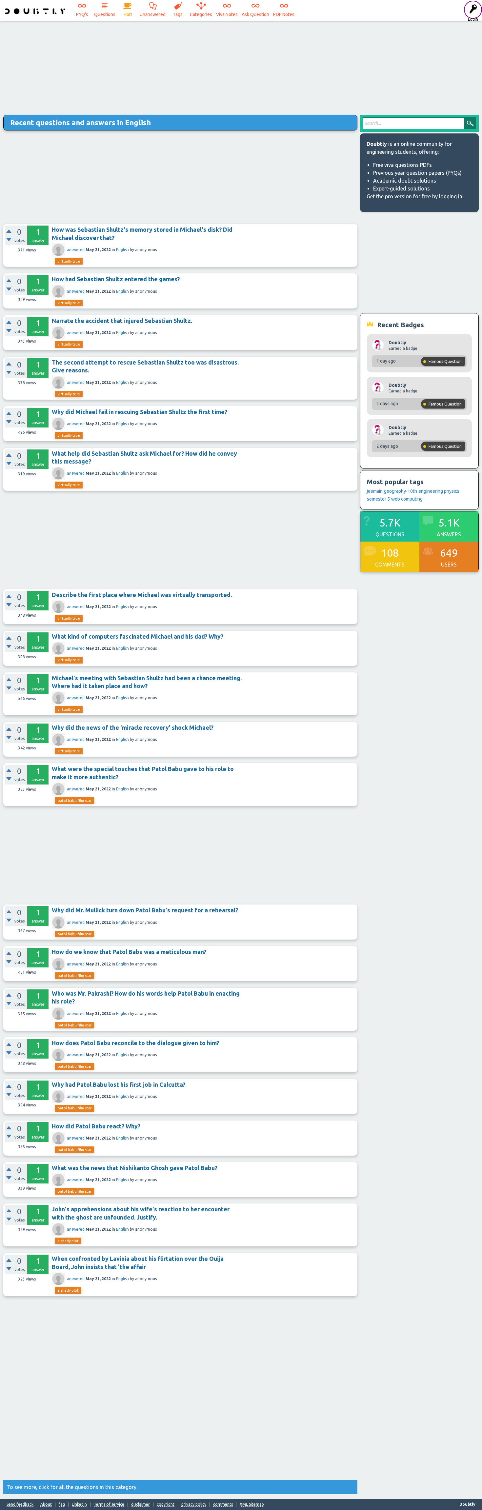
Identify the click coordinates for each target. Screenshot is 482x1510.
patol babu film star (74, 801)
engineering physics (438, 491)
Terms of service (109, 1504)
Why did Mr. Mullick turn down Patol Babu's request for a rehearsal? (145, 910)
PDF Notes (283, 14)
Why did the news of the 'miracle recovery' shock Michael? (132, 727)
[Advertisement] (241, 65)
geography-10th (400, 491)
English (122, 250)
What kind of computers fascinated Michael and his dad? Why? (137, 636)
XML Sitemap (252, 1504)
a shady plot (68, 1241)
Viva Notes (227, 14)
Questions (104, 14)
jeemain (375, 491)
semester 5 (378, 499)
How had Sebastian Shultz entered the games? (116, 279)
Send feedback (20, 1504)
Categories (201, 14)
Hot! (128, 14)
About (46, 1504)
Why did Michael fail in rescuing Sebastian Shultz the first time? (139, 411)
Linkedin (79, 1504)
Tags (178, 14)
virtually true (69, 261)
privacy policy (193, 1504)
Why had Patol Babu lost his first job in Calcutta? (118, 1084)
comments (223, 1504)
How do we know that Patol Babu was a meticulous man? (129, 951)
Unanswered (153, 14)
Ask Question (255, 14)
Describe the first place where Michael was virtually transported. (142, 594)
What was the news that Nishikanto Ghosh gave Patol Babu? (134, 1167)
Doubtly (397, 342)
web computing (407, 499)
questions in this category (105, 1487)
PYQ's (82, 14)
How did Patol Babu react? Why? (96, 1126)
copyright (165, 1504)
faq (62, 1504)
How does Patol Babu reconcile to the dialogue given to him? (135, 1043)
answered (76, 250)
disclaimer (140, 1504)
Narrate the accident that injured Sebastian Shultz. (122, 320)
